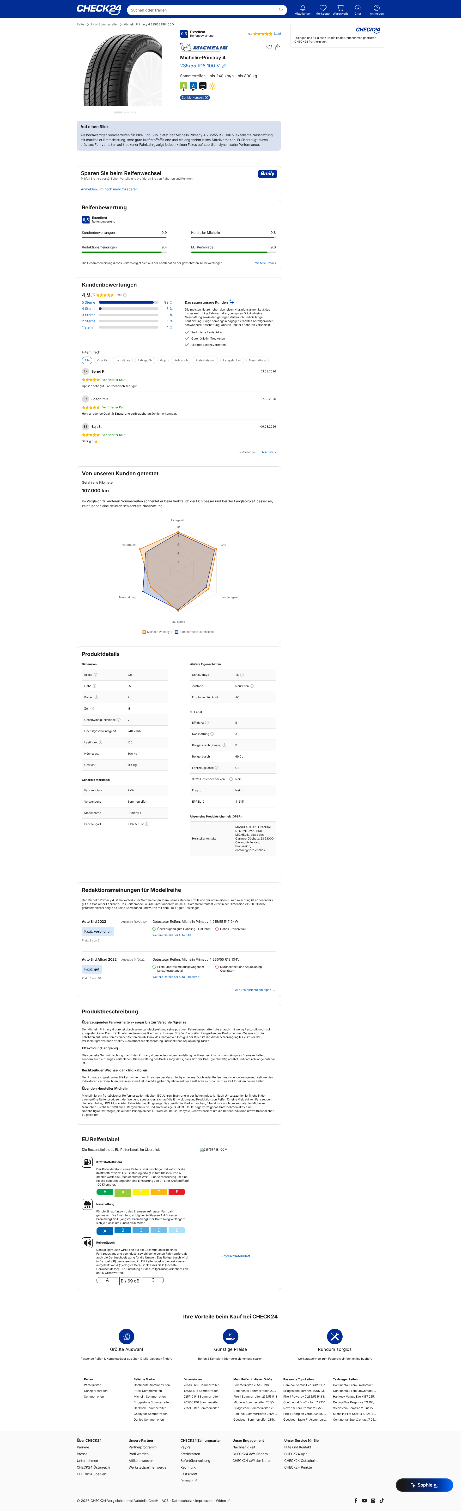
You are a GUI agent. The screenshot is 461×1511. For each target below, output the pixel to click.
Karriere (83, 1447)
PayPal (186, 1447)
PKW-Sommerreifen (104, 24)
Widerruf (223, 1501)
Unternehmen (87, 1460)
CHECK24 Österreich (93, 1467)
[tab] (118, 112)
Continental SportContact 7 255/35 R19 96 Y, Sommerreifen (355, 1419)
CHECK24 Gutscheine (301, 1460)
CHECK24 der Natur (251, 1460)
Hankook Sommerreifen (150, 1408)
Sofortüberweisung (195, 1460)
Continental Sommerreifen (152, 1385)
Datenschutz (182, 1501)
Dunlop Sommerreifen (149, 1419)
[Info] (95, 674)
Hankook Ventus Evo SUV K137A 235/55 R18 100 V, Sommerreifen (305, 1385)
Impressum (203, 1501)
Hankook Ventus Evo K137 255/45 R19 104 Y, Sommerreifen (355, 1396)
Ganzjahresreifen (96, 1391)
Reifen (81, 24)
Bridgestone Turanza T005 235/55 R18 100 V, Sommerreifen (305, 1391)
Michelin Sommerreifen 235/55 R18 (255, 1402)
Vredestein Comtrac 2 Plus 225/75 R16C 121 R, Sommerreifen (355, 1408)
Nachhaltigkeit (243, 1447)
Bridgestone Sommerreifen (152, 1402)
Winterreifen (92, 1385)
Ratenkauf (189, 1481)
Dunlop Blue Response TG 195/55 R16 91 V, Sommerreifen (355, 1402)
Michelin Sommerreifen (150, 1396)
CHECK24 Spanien (91, 1474)
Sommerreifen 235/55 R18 (251, 1385)
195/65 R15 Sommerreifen (201, 1391)
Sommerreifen (94, 1396)
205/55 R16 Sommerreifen (201, 1402)
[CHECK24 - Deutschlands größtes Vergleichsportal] (99, 10)
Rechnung (188, 1467)
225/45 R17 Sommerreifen (201, 1408)
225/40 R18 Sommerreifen (201, 1396)
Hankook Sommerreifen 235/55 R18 (255, 1414)
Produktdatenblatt (235, 1256)
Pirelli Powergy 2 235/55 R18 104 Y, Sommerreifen (305, 1396)
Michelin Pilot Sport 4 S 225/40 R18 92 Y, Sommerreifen (355, 1414)
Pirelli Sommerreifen (148, 1391)
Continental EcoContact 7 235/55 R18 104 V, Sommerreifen (305, 1402)
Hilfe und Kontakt (297, 1447)
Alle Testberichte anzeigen (253, 990)
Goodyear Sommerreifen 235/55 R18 (255, 1419)
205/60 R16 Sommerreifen (201, 1385)
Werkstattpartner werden (148, 1467)
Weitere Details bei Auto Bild (171, 935)
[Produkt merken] (269, 47)
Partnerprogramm (143, 1447)
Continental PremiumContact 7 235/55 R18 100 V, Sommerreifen (355, 1385)
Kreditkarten (190, 1454)
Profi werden (139, 1454)
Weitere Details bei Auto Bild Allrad (175, 977)
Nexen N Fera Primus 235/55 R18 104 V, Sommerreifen (305, 1408)
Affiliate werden (141, 1460)
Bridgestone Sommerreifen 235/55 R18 (255, 1408)
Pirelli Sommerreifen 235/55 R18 (255, 1396)
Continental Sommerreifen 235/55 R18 (255, 1391)
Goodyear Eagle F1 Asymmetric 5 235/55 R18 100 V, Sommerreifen (305, 1419)
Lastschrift (189, 1474)
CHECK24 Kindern (250, 1454)
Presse (82, 1454)
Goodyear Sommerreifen (151, 1414)
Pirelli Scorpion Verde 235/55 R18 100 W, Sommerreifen (305, 1414)
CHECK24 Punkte (298, 1467)
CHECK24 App (296, 1454)
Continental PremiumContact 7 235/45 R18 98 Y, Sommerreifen (355, 1391)
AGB (165, 1501)
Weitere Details (265, 263)
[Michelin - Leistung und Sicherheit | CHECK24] (204, 47)
